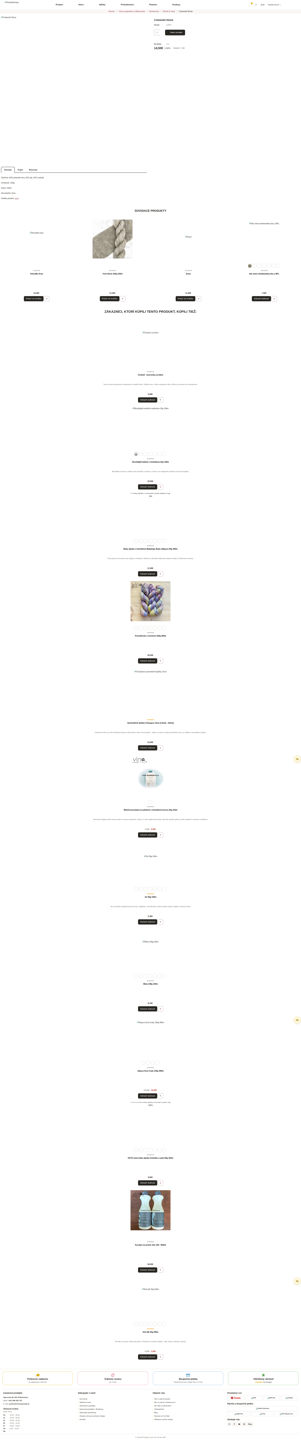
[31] (136, 628)
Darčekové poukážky (87, 1406)
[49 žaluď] (145, 889)
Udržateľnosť (159, 1409)
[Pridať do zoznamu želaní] (46, 298)
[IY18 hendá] (273, 266)
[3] (150, 628)
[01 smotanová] (164, 889)
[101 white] (141, 454)
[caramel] (155, 1150)
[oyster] (164, 1150)
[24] (155, 628)
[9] (164, 628)
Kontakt (82, 1419)
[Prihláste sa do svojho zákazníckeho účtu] (246, 4)
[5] (160, 628)
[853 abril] (160, 541)
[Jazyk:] (256, 4)
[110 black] (136, 454)
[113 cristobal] (160, 454)
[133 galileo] (150, 454)
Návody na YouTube (162, 1416)
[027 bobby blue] (145, 541)
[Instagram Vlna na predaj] (229, 1424)
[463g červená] (164, 976)
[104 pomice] (145, 454)
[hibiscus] (145, 1150)
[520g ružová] (160, 976)
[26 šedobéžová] (155, 889)
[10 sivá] (145, 1324)
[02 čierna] (136, 1324)
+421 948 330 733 (15, 1400)
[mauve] (141, 1150)
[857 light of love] (164, 541)
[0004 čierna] (157, 1063)
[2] (141, 628)
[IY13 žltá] (250, 266)
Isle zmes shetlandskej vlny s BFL (264, 274)
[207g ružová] (150, 976)
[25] (145, 628)
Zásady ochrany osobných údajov (92, 1416)
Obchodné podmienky (88, 1412)
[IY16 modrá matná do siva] (259, 266)
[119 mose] (164, 454)
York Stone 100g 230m (113, 274)
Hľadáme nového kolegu (163, 1419)
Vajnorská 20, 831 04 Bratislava (15, 1397)
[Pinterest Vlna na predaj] (244, 1424)
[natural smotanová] (141, 976)
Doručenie (83, 1399)
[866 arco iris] (150, 541)
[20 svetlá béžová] (164, 1324)
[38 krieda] (150, 1324)
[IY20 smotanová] (278, 266)
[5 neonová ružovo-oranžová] (136, 976)
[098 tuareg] (141, 541)
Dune (188, 274)
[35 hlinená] (150, 889)
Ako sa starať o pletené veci (164, 1402)
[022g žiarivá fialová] (155, 976)
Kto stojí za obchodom (162, 1406)
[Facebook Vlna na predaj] (234, 1424)
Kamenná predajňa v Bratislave (91, 1409)
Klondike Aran (36, 274)
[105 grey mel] (155, 454)
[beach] (160, 1150)
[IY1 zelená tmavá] (269, 266)
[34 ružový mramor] (136, 889)
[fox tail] (150, 1150)
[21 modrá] (148, 1063)
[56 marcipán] (160, 1324)
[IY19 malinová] (255, 266)
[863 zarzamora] (155, 541)
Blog (156, 1412)
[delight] (136, 1150)
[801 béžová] (145, 976)
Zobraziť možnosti (261, 299)
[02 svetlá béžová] (160, 889)
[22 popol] (141, 1324)
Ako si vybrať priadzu (162, 1399)
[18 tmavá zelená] (143, 1063)
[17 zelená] (152, 1063)
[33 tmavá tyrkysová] (150, 802)
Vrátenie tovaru (85, 1402)
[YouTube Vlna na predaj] (239, 1424)
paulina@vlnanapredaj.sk (19, 1404)
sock (17, 198)
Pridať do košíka (176, 32)
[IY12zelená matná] (264, 266)
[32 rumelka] (141, 889)
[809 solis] (136, 541)
